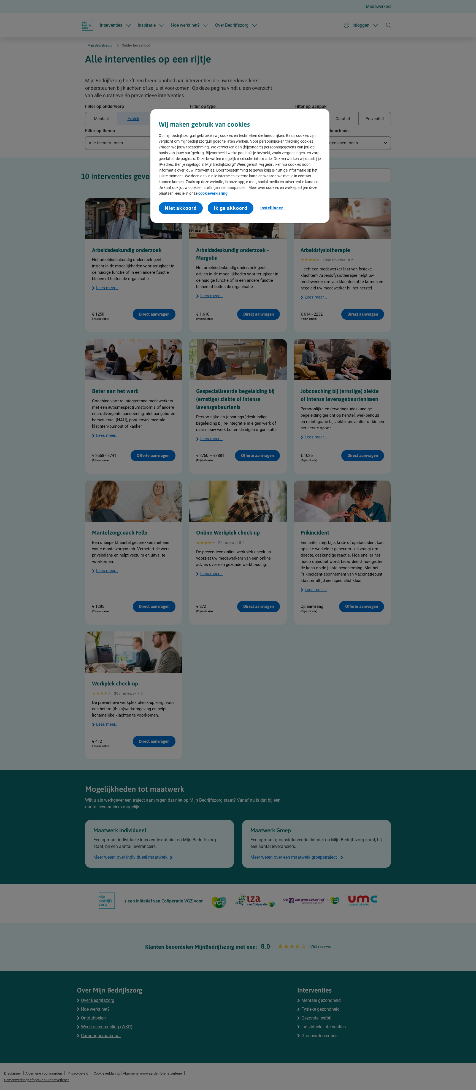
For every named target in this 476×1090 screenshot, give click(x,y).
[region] (239, 166)
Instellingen (271, 208)
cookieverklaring (213, 193)
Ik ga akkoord (230, 208)
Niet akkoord (181, 208)
